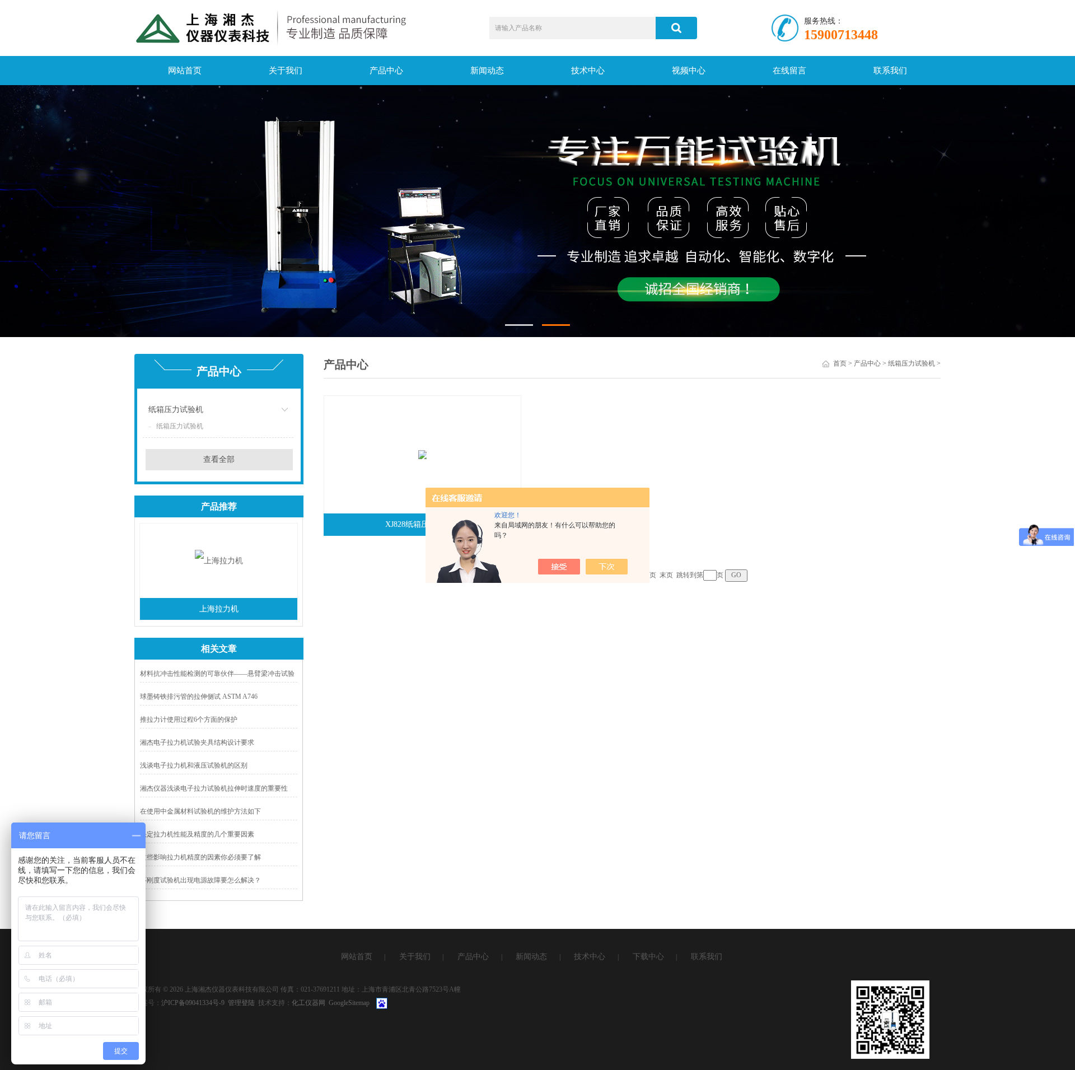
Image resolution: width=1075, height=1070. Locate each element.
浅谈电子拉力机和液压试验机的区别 (193, 765)
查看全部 (219, 459)
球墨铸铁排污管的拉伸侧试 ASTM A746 (199, 696)
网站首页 (185, 70)
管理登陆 (241, 1003)
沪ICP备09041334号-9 (193, 1003)
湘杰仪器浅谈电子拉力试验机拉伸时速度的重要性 (214, 788)
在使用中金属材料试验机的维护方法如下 (200, 811)
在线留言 (789, 70)
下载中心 (648, 956)
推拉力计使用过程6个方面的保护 (188, 719)
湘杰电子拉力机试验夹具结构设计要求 (197, 742)
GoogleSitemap (349, 1003)
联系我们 (890, 70)
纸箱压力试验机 (175, 409)
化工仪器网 (308, 1003)
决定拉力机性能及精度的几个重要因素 (197, 834)
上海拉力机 (219, 609)
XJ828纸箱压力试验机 (422, 524)
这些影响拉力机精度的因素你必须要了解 (200, 857)
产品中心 (386, 70)
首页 (840, 363)
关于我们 (285, 70)
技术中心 (588, 70)
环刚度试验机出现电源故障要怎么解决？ (200, 880)
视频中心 (688, 70)
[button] (519, 325)
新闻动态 (487, 70)
